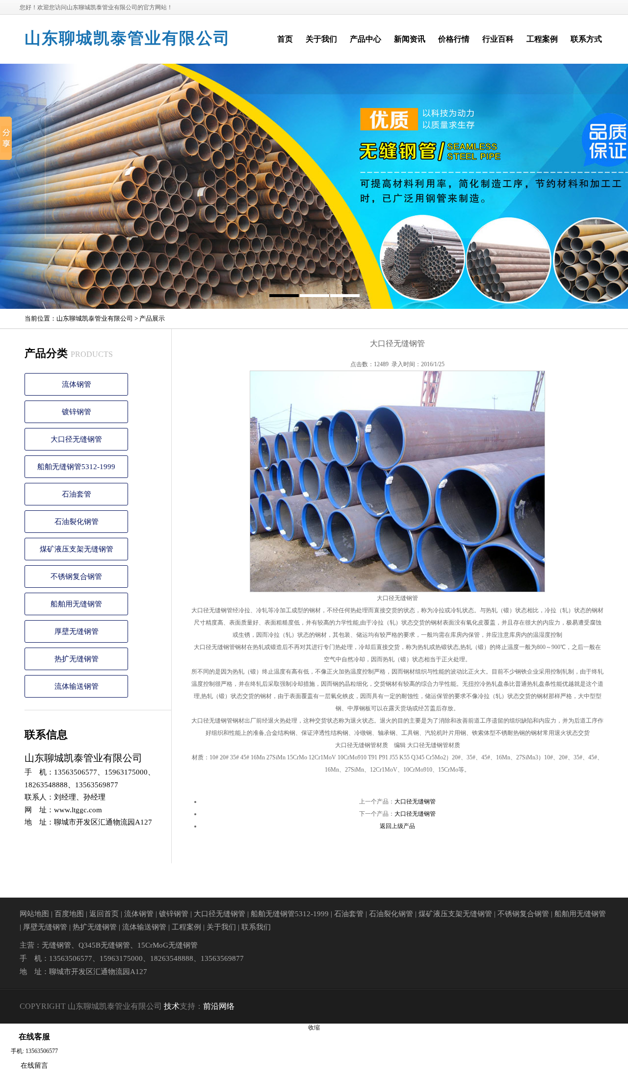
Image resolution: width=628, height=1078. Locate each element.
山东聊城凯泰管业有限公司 (128, 38)
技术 (172, 1006)
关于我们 (221, 927)
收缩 (314, 1027)
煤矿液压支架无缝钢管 (76, 549)
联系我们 (256, 927)
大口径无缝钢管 (76, 439)
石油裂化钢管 (76, 522)
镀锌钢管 (76, 412)
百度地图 (69, 914)
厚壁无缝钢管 (76, 631)
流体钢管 (76, 384)
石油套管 (76, 494)
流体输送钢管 (76, 686)
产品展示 (152, 318)
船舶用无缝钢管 (76, 604)
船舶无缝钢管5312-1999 (76, 467)
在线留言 (34, 1065)
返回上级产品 (397, 826)
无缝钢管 (56, 945)
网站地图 (34, 914)
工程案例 (186, 927)
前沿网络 (219, 1006)
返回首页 (104, 914)
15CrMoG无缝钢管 (167, 945)
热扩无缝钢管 (76, 659)
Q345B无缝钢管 (104, 945)
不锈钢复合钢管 (76, 576)
